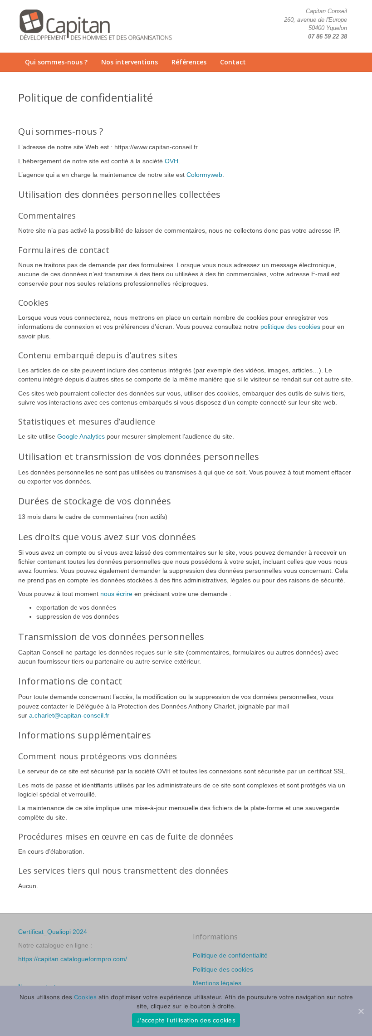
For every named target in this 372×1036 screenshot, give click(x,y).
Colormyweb (204, 174)
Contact (233, 62)
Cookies (85, 997)
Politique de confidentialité (230, 955)
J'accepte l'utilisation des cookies (186, 1020)
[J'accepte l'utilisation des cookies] (360, 1011)
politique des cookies (290, 326)
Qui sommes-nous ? (56, 62)
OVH (171, 161)
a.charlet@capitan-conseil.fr (69, 715)
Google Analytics (81, 436)
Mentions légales (217, 983)
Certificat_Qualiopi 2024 (52, 931)
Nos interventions (129, 62)
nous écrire (116, 593)
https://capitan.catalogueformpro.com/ (72, 959)
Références (188, 62)
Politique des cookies (223, 969)
